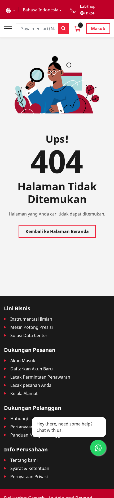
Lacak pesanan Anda (30, 385)
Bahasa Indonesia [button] (40, 10)
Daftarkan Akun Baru (31, 369)
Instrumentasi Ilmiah (31, 319)
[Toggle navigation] (10, 27)
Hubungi (19, 418)
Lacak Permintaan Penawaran (40, 377)
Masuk (98, 29)
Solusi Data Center (28, 335)
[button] (10, 10)
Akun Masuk (22, 361)
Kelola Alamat (24, 393)
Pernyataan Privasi (29, 476)
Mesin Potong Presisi (31, 327)
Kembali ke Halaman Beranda (57, 231)
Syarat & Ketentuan (29, 468)
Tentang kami (24, 460)
